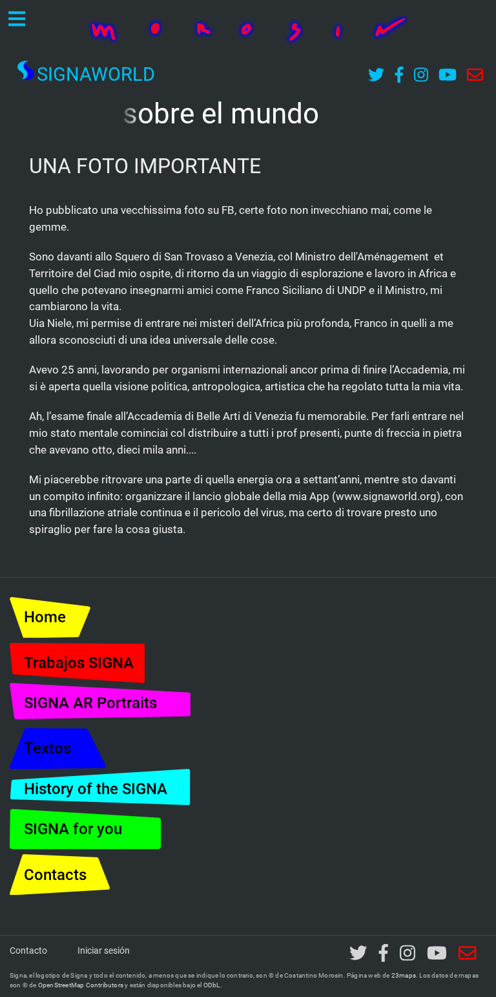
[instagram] (408, 953)
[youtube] (437, 953)
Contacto (28, 950)
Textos (47, 748)
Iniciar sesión (104, 950)
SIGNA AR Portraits (90, 703)
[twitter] (358, 953)
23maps (403, 975)
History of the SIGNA (95, 789)
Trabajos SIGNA (79, 663)
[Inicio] (248, 28)
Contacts (55, 875)
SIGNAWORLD (96, 74)
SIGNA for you (73, 829)
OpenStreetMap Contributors (80, 985)
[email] (467, 953)
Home (45, 617)
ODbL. (212, 985)
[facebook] (383, 953)
